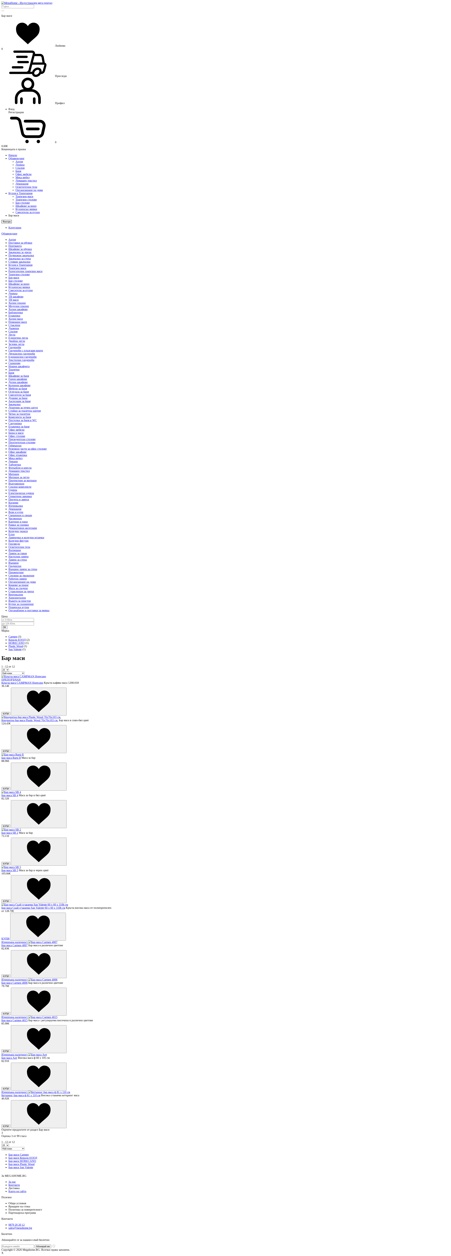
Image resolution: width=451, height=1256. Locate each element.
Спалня (20, 167)
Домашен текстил (26, 180)
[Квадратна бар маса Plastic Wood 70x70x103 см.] (31, 717)
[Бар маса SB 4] (11, 792)
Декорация (22, 183)
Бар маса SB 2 (9, 832)
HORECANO (16, 642)
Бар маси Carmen (18, 1154)
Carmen (12, 636)
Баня (18, 171)
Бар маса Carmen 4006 (14, 982)
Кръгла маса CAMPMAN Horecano (22, 682)
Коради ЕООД (17, 639)
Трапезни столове (26, 199)
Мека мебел (23, 177)
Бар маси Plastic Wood (21, 1164)
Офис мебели (24, 174)
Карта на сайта (17, 1191)
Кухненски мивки (26, 209)
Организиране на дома (29, 190)
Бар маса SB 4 (9, 795)
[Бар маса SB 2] (11, 829)
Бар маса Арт (9, 1057)
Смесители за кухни (28, 212)
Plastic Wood (15, 646)
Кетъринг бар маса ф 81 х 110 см (20, 1095)
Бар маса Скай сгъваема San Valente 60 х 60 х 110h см (33, 907)
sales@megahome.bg (20, 1227)
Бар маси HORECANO (22, 1161)
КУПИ (6, 713)
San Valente (15, 649)
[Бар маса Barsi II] (12, 754)
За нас (12, 1181)
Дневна (20, 164)
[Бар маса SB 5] (11, 867)
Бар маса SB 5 (9, 870)
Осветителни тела (26, 186)
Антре (19, 161)
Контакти (14, 1184)
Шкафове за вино (26, 205)
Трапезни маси (24, 196)
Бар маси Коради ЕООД (22, 1157)
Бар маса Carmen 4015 (14, 1020)
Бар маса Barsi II (11, 757)
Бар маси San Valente (20, 1167)
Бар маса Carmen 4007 (14, 945)
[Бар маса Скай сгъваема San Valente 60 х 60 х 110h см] (34, 904)
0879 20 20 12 (16, 1224)
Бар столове (23, 202)
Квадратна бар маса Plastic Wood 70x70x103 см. (29, 720)
